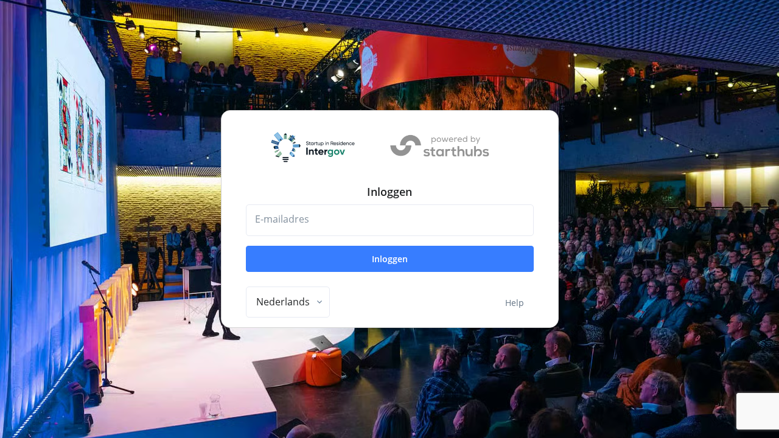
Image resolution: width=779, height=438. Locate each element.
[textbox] (283, 301)
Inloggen (390, 259)
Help (514, 302)
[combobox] (288, 302)
